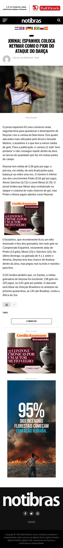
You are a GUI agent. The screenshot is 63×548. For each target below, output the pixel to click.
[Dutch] (17, 28)
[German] (29, 28)
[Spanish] (46, 28)
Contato (31, 522)
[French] (25, 28)
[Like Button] (7, 304)
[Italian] (34, 28)
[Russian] (42, 28)
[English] (21, 28)
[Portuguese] (38, 28)
